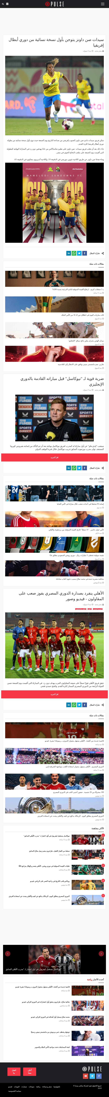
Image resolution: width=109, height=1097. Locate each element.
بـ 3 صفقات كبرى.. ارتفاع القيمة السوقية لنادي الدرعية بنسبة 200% (78, 289)
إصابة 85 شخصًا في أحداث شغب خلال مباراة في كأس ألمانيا (80, 504)
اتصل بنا (14, 1071)
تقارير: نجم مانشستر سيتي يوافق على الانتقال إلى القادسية (81, 364)
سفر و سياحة (47, 1087)
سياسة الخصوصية (14, 1091)
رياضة (38, 1087)
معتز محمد (98, 51)
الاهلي (89, 609)
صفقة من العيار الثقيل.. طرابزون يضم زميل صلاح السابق (49, 851)
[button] (84, 253)
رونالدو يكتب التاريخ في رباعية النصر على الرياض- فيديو (50, 881)
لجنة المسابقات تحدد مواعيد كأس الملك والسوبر (52, 1047)
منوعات (31, 1087)
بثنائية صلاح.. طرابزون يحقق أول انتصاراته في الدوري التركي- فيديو (46, 1002)
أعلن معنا (30, 1071)
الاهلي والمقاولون (81, 609)
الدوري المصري (98, 609)
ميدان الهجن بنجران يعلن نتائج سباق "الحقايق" (86, 341)
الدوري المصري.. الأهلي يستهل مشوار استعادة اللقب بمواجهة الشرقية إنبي (75, 767)
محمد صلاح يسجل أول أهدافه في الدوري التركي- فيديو (50, 1017)
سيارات (24, 1087)
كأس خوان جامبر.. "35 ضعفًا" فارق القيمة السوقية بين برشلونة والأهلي (76, 530)
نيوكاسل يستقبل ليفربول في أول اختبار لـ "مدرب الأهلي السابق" (46, 836)
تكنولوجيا (57, 1087)
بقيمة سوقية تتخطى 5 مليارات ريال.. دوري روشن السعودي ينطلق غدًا (77, 555)
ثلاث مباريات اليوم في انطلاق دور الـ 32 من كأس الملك (82, 315)
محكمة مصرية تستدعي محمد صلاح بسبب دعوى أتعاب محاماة (80, 579)
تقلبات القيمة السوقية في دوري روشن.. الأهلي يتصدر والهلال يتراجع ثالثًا (44, 866)
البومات (17, 1087)
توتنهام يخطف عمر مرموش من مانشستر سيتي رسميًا (50, 1032)
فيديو (10, 1087)
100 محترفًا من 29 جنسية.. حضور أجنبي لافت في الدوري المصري (78, 792)
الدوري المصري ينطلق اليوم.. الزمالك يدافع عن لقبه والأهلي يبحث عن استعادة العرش (70, 816)
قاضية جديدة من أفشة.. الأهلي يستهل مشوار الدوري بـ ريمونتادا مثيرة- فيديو (74, 741)
